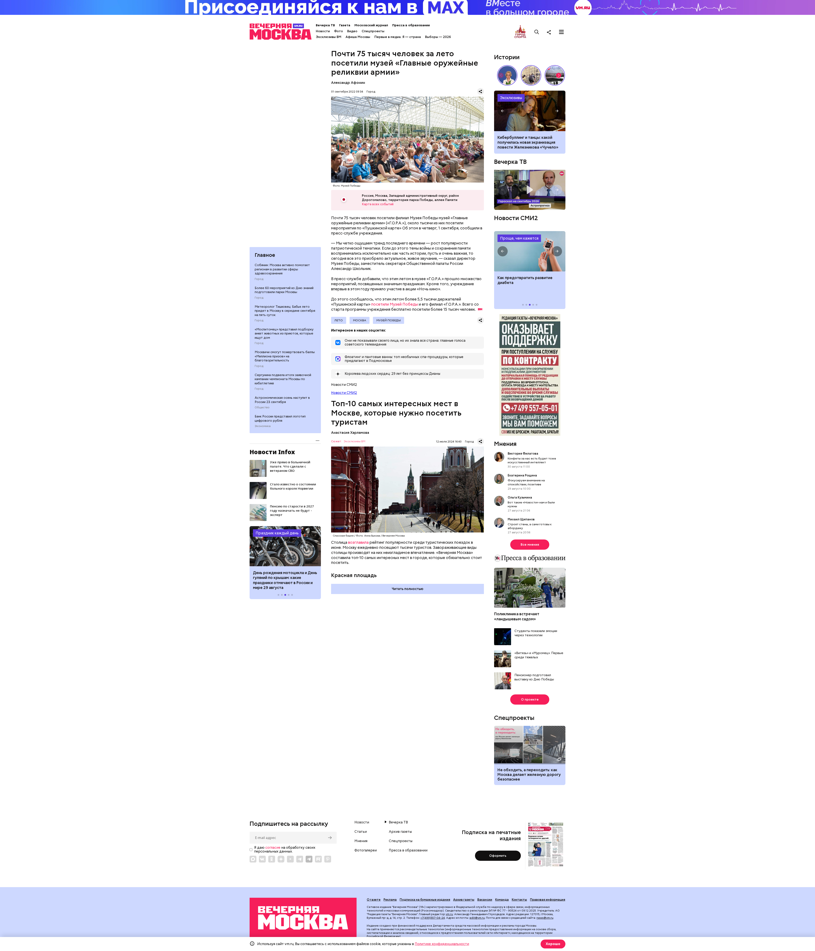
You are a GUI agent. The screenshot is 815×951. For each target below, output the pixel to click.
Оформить (497, 856)
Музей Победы (388, 320)
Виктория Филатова (523, 453)
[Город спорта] (520, 32)
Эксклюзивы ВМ (328, 37)
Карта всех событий (377, 204)
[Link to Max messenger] (253, 859)
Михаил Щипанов (521, 519)
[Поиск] (537, 32)
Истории (507, 57)
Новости (323, 31)
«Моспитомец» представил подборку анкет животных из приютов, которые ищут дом (284, 333)
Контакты (519, 899)
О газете (374, 899)
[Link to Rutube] (318, 859)
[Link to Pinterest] (327, 859)
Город (259, 279)
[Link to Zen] (281, 859)
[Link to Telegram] (299, 859)
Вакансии (484, 899)
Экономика (263, 426)
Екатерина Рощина (522, 475)
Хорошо (553, 944)
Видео (352, 31)
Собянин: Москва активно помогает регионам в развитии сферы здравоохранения (282, 269)
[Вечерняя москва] (303, 918)
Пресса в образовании (411, 25)
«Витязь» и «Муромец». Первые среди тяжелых (538, 655)
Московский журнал (371, 25)
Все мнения (530, 544)
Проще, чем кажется (519, 238)
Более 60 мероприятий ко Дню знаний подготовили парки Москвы (284, 290)
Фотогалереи (365, 850)
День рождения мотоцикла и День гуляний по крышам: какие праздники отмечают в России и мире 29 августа (285, 580)
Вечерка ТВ (325, 25)
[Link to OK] (271, 859)
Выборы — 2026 (438, 37)
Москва (359, 320)
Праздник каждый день (277, 533)
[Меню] (561, 32)
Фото (338, 31)
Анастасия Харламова (350, 432)
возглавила (358, 542)
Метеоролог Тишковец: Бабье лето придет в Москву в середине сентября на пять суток (285, 311)
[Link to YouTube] (290, 859)
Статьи (360, 831)
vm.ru (449, 914)
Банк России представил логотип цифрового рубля (280, 418)
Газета (344, 25)
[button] (258, 546)
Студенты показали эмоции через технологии (535, 633)
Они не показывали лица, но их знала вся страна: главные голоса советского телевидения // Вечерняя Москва (507, 75)
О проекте (530, 699)
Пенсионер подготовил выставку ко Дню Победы (534, 677)
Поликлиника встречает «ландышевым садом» (516, 616)
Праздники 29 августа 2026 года (285, 546)
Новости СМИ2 (344, 393)
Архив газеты (400, 831)
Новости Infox (272, 452)
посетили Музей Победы (394, 304)
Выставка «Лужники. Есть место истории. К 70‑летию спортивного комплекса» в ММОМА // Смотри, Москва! (531, 75)
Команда (502, 899)
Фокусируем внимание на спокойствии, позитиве (526, 482)
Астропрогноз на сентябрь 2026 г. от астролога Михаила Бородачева (529, 190)
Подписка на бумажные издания (425, 899)
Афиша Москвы (358, 37)
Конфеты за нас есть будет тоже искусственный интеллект (532, 460)
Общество (262, 407)
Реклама (390, 899)
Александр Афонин (348, 82)
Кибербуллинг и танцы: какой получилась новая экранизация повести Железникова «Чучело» (527, 142)
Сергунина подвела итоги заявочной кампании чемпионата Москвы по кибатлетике (283, 379)
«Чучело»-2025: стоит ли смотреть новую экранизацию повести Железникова (529, 111)
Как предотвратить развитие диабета (529, 251)
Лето (338, 320)
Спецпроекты (373, 31)
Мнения (505, 444)
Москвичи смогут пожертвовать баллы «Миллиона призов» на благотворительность (285, 356)
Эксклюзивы (511, 97)
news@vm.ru (545, 918)
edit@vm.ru (477, 918)
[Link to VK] (262, 859)
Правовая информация (547, 899)
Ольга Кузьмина (520, 497)
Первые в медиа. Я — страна (397, 37)
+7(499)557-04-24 (432, 918)
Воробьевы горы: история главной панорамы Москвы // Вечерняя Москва (554, 75)
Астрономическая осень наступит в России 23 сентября (282, 400)
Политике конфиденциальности (442, 944)
